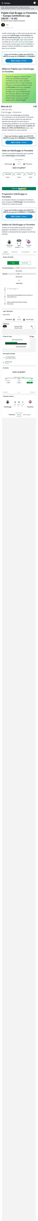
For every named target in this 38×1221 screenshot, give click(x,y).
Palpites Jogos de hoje (24, 7)
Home (3, 7)
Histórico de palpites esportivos (11, 7)
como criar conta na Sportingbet (22, 42)
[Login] (35, 3)
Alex (7, 25)
